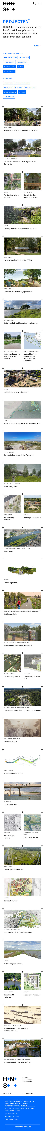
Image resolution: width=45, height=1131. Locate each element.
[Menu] (39, 3)
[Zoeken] (34, 3)
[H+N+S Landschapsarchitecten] (9, 1082)
